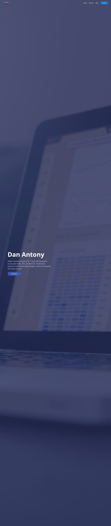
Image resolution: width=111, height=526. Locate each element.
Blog (97, 3)
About (85, 3)
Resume (91, 3)
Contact (104, 3)
